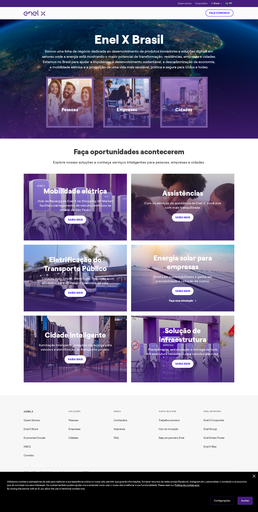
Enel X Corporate (214, 420)
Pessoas (73, 420)
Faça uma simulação (181, 300)
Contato (29, 455)
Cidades (73, 437)
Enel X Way (210, 446)
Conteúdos (120, 420)
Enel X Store (31, 429)
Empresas (74, 429)
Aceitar (245, 500)
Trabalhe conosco (169, 420)
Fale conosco (219, 13)
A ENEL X (28, 411)
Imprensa (119, 429)
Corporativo (201, 3)
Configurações (222, 500)
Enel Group (210, 429)
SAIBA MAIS (75, 219)
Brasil (216, 3)
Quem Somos (32, 420)
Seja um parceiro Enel (171, 437)
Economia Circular (35, 437)
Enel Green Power (214, 437)
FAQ (116, 437)
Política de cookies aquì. (187, 485)
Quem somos (184, 3)
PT (230, 3)
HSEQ (27, 446)
